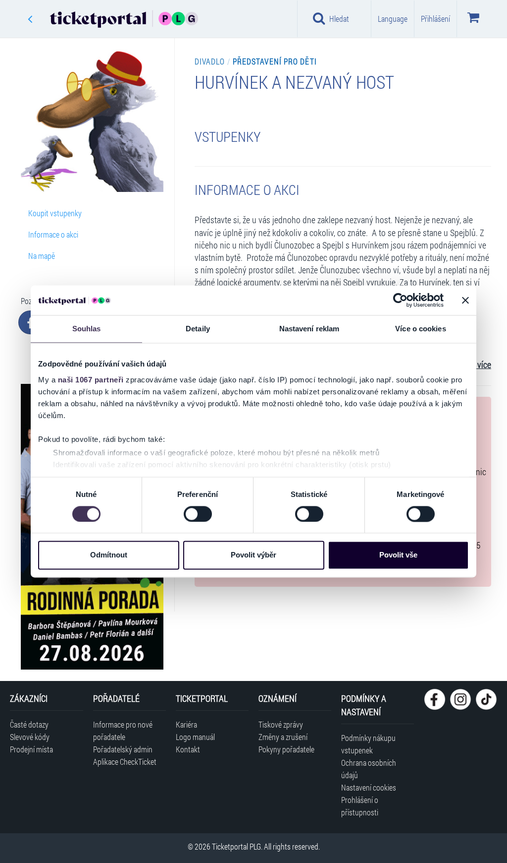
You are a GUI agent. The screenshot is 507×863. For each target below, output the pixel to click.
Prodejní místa (31, 749)
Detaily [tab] (198, 328)
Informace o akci (53, 234)
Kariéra (186, 724)
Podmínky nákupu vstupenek (368, 744)
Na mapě (41, 255)
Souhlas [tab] (86, 328)
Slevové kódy (30, 737)
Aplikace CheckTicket (124, 761)
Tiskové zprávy (280, 724)
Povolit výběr (253, 555)
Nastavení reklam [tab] (309, 328)
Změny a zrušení (282, 737)
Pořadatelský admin (122, 749)
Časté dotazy (29, 724)
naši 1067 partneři (91, 379)
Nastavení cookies (368, 787)
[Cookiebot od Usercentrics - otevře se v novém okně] (400, 300)
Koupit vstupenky (55, 213)
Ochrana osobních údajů (368, 768)
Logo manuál (195, 737)
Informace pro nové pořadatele (122, 730)
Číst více (476, 364)
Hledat (339, 18)
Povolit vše (398, 555)
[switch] (198, 514)
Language (392, 18)
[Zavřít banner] (465, 300)
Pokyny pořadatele (286, 749)
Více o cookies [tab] (420, 328)
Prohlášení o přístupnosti (359, 806)
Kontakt (188, 749)
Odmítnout (108, 555)
